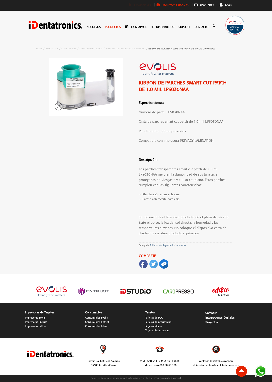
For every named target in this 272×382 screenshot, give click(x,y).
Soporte (184, 26)
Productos (113, 26)
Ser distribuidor (162, 26)
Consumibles (69, 48)
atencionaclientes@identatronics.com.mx (216, 364)
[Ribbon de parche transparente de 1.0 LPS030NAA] (86, 87)
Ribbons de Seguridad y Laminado (125, 48)
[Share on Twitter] (153, 263)
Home (39, 48)
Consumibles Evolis (91, 48)
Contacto (201, 26)
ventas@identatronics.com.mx (216, 360)
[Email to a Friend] (163, 263)
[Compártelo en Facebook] (143, 263)
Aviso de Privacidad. (171, 377)
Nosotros (94, 26)
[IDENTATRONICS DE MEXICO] (50, 25)
